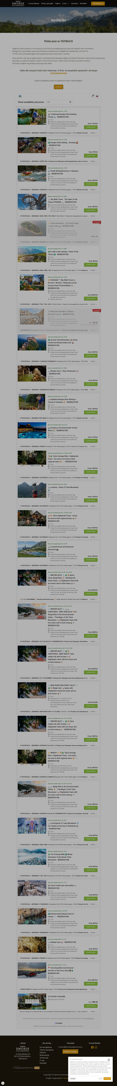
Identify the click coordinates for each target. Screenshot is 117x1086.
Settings (73, 1078)
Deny (100, 1078)
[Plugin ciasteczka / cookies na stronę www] (109, 1059)
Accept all (107, 1078)
